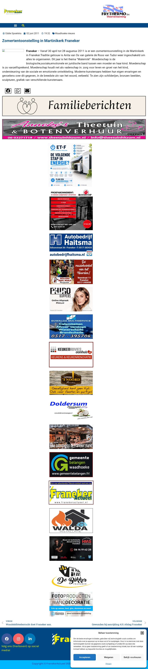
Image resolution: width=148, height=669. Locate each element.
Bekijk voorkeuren (132, 657)
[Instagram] (18, 638)
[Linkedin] (30, 638)
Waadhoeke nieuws (65, 33)
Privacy (108, 664)
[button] (142, 632)
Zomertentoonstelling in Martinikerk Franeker (41, 41)
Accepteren (84, 657)
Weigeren (108, 657)
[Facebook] (6, 638)
